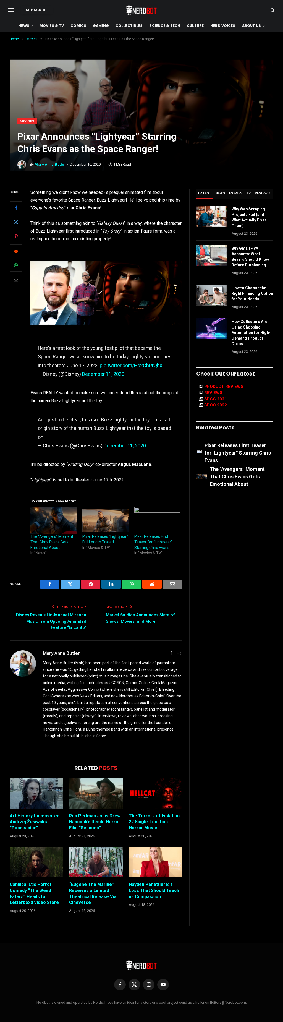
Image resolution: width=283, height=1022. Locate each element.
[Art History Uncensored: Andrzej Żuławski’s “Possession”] (36, 793)
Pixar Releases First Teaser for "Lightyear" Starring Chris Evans (238, 452)
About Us (251, 25)
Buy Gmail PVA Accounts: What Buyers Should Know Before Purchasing (250, 256)
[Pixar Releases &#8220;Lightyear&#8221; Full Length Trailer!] (105, 520)
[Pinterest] (16, 236)
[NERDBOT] (141, 10)
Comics (78, 25)
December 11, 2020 (103, 374)
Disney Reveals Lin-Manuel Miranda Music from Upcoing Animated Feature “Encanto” (51, 621)
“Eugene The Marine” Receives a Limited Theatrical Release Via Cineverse (92, 893)
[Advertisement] (141, 76)
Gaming (101, 25)
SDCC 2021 (215, 399)
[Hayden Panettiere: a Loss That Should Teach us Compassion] (155, 862)
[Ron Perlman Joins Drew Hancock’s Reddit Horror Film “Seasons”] (95, 793)
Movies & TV (52, 25)
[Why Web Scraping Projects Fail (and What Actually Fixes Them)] (211, 216)
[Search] (272, 10)
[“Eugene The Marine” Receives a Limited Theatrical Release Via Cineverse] (95, 862)
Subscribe (37, 10)
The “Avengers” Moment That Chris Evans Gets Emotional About (51, 542)
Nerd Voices (222, 25)
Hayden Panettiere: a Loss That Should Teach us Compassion (154, 890)
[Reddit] (16, 250)
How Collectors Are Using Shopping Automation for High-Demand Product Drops (251, 332)
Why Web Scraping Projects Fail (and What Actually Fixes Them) (249, 217)
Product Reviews (223, 386)
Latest (204, 193)
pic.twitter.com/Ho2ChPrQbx (131, 365)
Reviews (262, 193)
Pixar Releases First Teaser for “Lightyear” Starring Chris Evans (153, 542)
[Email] (16, 279)
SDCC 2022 (215, 405)
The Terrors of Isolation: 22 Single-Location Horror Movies (155, 822)
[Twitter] (16, 222)
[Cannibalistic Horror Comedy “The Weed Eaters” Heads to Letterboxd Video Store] (36, 862)
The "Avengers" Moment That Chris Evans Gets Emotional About (237, 476)
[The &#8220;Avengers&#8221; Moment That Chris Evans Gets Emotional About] (53, 520)
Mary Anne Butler (50, 164)
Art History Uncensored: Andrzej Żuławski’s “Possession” (35, 822)
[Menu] (11, 10)
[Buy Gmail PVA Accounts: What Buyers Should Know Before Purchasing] (211, 255)
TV (248, 193)
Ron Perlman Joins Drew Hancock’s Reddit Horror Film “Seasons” (94, 822)
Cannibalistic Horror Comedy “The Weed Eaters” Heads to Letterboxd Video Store (34, 893)
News (23, 25)
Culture (195, 25)
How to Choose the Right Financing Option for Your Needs (252, 293)
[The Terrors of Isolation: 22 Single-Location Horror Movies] (155, 793)
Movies (27, 121)
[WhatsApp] (16, 265)
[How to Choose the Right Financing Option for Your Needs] (211, 295)
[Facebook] (16, 207)
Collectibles (129, 25)
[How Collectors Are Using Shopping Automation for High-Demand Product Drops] (211, 328)
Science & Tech (164, 25)
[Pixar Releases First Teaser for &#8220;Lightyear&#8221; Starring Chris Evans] (157, 520)
